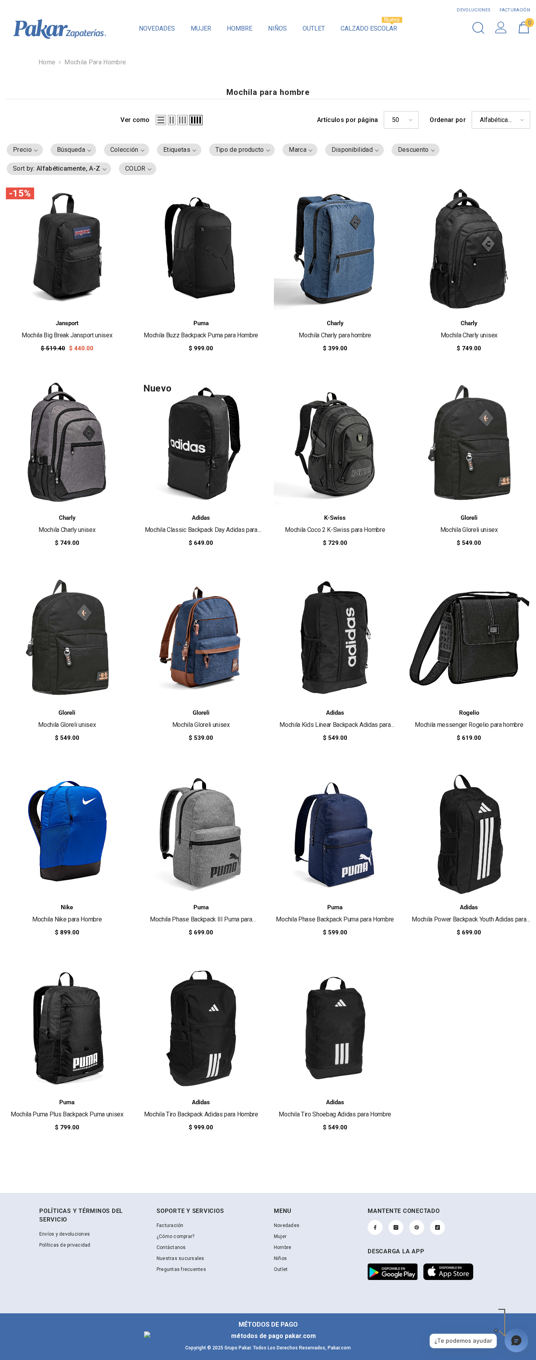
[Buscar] (478, 28)
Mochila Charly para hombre (335, 335)
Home (46, 62)
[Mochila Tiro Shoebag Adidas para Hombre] (335, 1028)
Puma (201, 323)
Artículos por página (347, 120)
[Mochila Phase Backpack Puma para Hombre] (335, 833)
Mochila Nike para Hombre (67, 919)
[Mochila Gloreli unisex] (469, 443)
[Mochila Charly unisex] (469, 249)
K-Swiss (335, 517)
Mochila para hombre (95, 62)
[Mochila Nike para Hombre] (67, 833)
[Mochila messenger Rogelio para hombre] (469, 638)
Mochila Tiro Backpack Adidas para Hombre (201, 1114)
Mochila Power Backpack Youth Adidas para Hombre (469, 920)
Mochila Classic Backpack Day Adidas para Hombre (201, 530)
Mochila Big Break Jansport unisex (67, 335)
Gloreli (469, 517)
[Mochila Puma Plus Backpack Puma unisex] (67, 1028)
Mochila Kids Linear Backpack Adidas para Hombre (334, 725)
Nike (67, 907)
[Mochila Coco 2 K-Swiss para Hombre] (335, 443)
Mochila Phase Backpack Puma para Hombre (335, 919)
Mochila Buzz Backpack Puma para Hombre (201, 335)
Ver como (135, 120)
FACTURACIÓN (514, 10)
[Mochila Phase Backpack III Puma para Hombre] (201, 833)
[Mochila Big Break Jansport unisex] (67, 249)
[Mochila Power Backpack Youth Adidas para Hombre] (469, 833)
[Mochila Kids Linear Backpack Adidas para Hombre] (335, 638)
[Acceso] (501, 27)
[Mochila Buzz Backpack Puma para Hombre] (201, 249)
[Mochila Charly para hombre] (335, 249)
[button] (161, 120)
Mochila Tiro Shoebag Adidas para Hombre (335, 1114)
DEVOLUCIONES (473, 10)
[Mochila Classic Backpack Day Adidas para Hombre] (201, 443)
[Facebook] (375, 1227)
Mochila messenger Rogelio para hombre (469, 724)
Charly (335, 323)
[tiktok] (437, 1227)
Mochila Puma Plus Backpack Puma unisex (67, 1114)
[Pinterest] (416, 1227)
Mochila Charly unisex (469, 335)
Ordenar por (448, 120)
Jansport (67, 323)
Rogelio (469, 712)
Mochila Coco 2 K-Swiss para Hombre (335, 529)
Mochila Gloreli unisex (469, 529)
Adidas (201, 517)
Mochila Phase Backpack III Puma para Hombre (201, 920)
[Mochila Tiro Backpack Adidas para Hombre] (201, 1028)
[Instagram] (395, 1227)
